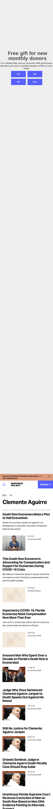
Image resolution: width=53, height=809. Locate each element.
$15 (18, 409)
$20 (34, 409)
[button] (26, 401)
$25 (18, 417)
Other (35, 417)
